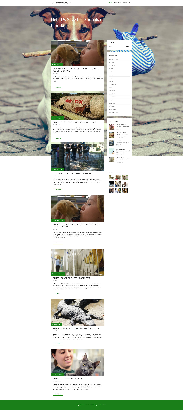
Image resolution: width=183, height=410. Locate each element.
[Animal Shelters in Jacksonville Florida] (118, 190)
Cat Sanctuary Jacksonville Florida (73, 173)
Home (110, 2)
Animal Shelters (57, 381)
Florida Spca (112, 65)
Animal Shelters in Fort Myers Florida (74, 122)
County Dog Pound (113, 59)
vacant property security (59, 237)
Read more (58, 87)
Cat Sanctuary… (121, 141)
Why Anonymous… (121, 124)
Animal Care (112, 103)
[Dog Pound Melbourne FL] (111, 177)
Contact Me (126, 2)
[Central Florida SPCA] (125, 177)
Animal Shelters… (121, 132)
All (98, 405)
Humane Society (112, 97)
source (54, 81)
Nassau (110, 78)
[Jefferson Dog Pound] (111, 190)
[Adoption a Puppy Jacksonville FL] (118, 177)
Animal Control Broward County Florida (76, 328)
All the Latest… (120, 149)
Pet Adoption (112, 106)
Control (55, 280)
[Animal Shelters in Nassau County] (125, 184)
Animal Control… (121, 157)
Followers (56, 73)
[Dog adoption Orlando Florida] (118, 184)
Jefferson (111, 81)
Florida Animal (57, 124)
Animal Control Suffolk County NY (72, 278)
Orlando (111, 71)
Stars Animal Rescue (114, 112)
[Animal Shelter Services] (125, 190)
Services (111, 87)
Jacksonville (56, 176)
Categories (117, 2)
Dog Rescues (112, 90)
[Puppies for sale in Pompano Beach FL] (111, 184)
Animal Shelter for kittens (68, 379)
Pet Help (111, 68)
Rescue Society (112, 109)
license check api (57, 184)
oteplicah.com (56, 133)
